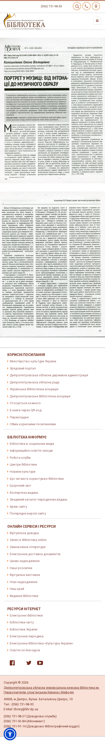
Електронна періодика (26, 636)
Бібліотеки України (23, 629)
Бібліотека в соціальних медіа (32, 444)
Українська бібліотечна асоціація (34, 389)
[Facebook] (11, 664)
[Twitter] (28, 664)
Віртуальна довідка (24, 533)
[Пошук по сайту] (77, 6)
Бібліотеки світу (22, 622)
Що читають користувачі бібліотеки (37, 479)
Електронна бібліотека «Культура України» (41, 643)
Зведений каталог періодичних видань (38, 499)
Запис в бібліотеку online (28, 540)
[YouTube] (39, 664)
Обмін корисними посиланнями (33, 424)
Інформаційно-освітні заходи (31, 450)
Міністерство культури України (33, 361)
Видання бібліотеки (24, 596)
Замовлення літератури (27, 547)
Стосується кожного (25, 403)
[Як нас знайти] (96, 6)
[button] (10, 734)
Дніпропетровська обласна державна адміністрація (49, 375)
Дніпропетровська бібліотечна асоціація (40, 396)
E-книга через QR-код (26, 410)
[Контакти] (86, 6)
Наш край (17, 589)
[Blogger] (19, 664)
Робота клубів (20, 457)
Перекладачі (19, 417)
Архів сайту (18, 506)
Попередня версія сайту (28, 513)
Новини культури (22, 471)
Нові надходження (23, 582)
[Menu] (97, 21)
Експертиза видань (24, 492)
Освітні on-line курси (25, 650)
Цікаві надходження (25, 561)
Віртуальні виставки (25, 575)
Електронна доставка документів (35, 554)
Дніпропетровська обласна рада (34, 382)
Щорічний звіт (20, 485)
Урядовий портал (23, 368)
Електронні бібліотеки (26, 615)
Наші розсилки (21, 568)
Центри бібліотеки (23, 464)
